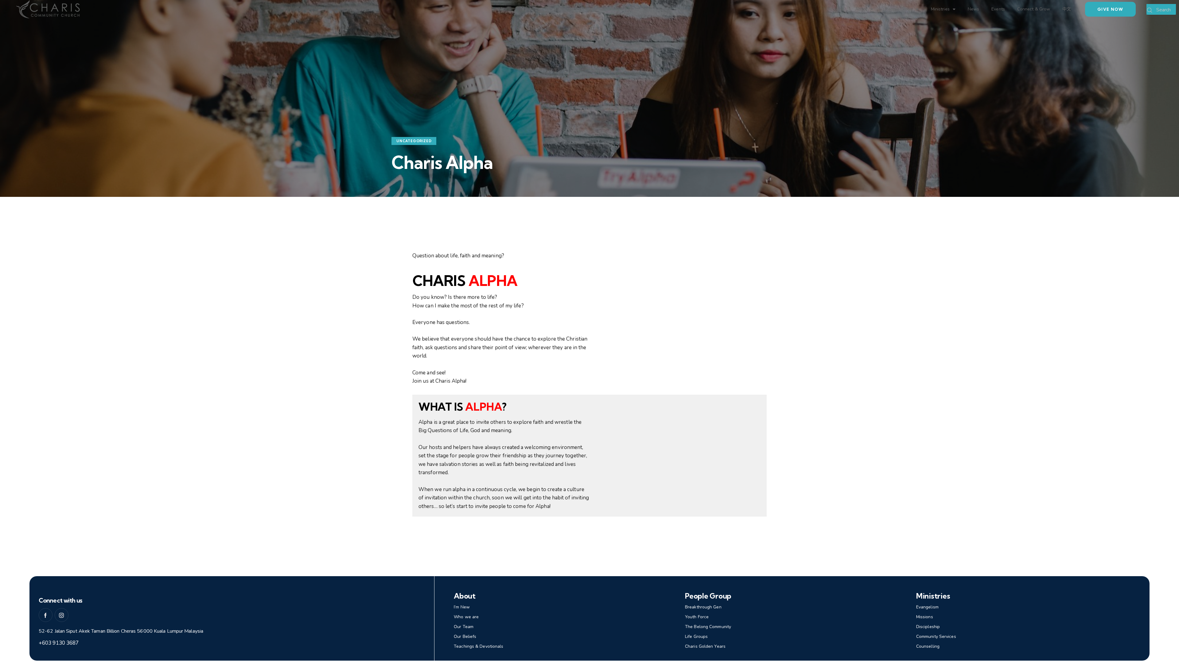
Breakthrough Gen (703, 607)
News (973, 9)
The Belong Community (708, 627)
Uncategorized (413, 141)
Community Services (936, 636)
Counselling (928, 646)
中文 (1066, 9)
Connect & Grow (1033, 9)
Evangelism (927, 607)
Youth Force (697, 617)
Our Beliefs (465, 636)
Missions (924, 617)
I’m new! (835, 9)
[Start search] (1149, 10)
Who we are (466, 617)
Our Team (463, 627)
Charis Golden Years (705, 646)
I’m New (462, 607)
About (861, 9)
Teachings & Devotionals (478, 646)
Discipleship (928, 627)
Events (998, 9)
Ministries (940, 9)
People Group (898, 9)
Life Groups (696, 636)
